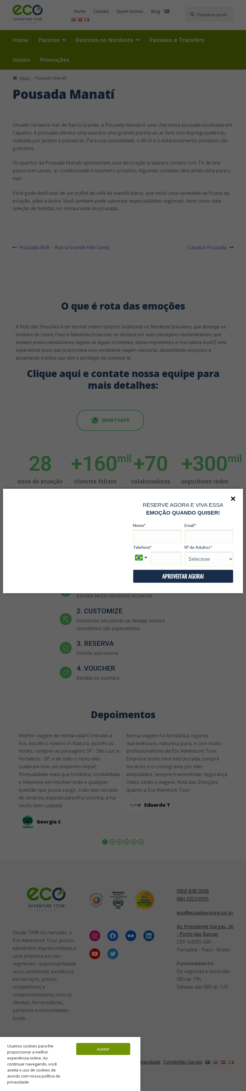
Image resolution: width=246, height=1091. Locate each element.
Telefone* (142, 547)
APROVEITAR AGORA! (183, 576)
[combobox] (142, 558)
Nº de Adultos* (198, 547)
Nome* (139, 525)
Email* (190, 525)
